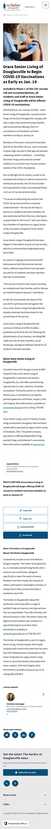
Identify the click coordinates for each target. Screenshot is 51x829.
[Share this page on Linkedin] (23, 735)
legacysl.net (38, 444)
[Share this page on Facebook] (32, 735)
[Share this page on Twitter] (15, 735)
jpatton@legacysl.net (14, 471)
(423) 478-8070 (12, 711)
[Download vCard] (43, 694)
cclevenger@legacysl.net (16, 709)
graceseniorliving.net (13, 407)
